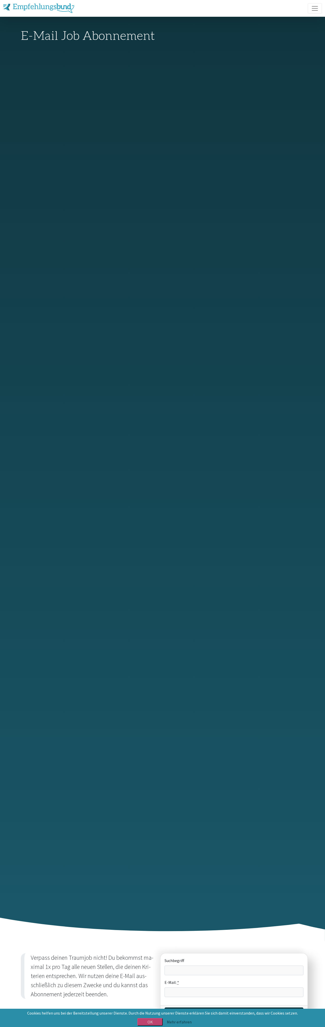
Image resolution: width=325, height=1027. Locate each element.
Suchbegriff (174, 960)
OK (150, 1021)
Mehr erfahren (179, 1021)
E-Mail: (172, 982)
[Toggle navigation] (315, 8)
